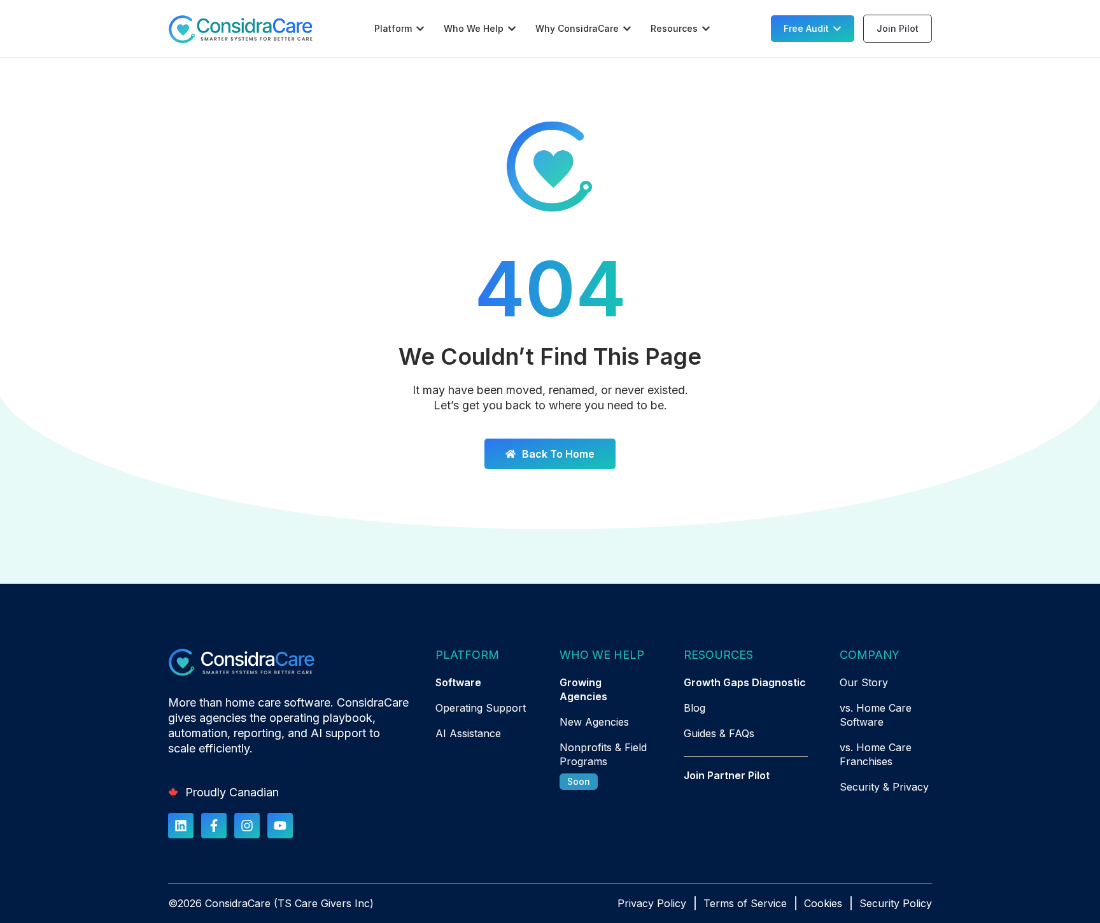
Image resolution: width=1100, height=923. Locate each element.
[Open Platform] (420, 28)
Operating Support (480, 707)
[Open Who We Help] (511, 28)
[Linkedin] (181, 825)
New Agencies (594, 721)
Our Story (864, 682)
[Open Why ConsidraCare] (627, 28)
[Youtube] (280, 825)
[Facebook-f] (214, 825)
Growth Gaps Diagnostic (745, 682)
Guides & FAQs (719, 733)
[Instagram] (247, 825)
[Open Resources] (706, 28)
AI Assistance (468, 733)
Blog (694, 707)
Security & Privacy (884, 786)
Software (458, 682)
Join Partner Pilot (727, 775)
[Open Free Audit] (837, 28)
